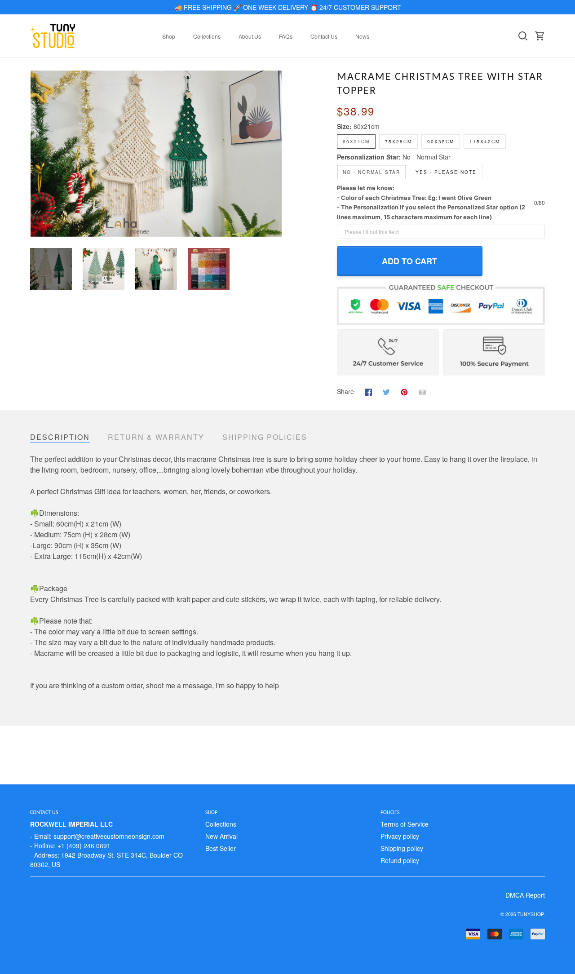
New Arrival (221, 836)
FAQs (285, 36)
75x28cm (398, 141)
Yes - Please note (446, 172)
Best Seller (220, 848)
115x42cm (484, 141)
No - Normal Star (426, 156)
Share (345, 391)
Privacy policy (399, 836)
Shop (168, 36)
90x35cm (440, 141)
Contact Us (323, 36)
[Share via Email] (422, 390)
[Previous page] (37, 153)
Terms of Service (404, 823)
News (362, 36)
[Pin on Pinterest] (404, 390)
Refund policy (399, 860)
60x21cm (367, 126)
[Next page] (275, 153)
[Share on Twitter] (386, 390)
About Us (250, 36)
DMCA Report (525, 894)
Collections (207, 36)
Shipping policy (401, 848)
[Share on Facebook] (368, 390)
